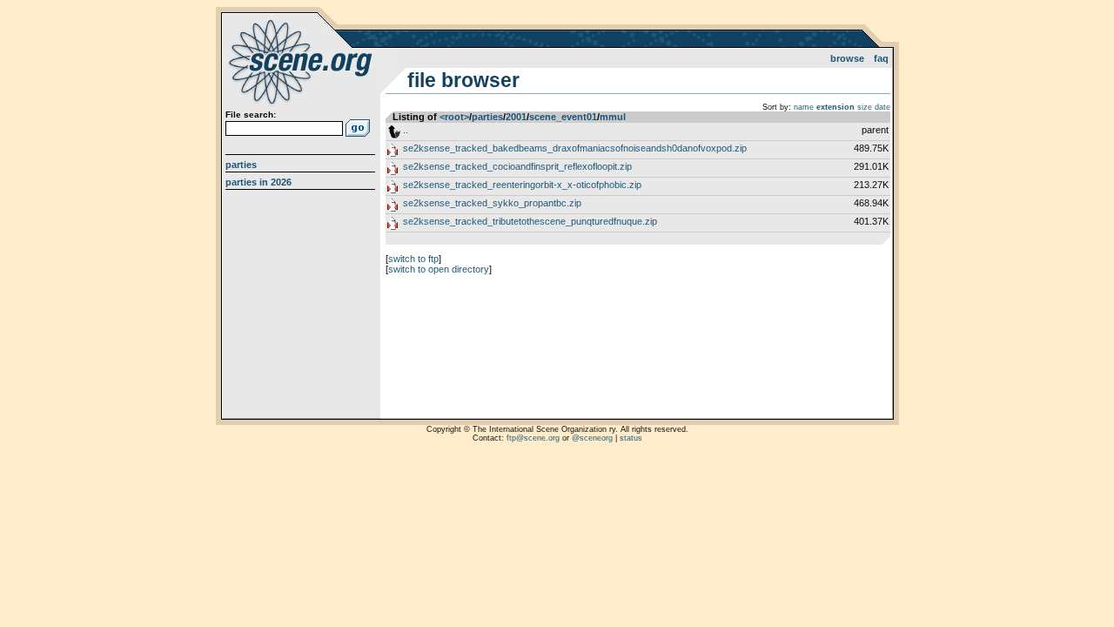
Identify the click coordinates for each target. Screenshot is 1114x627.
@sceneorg (592, 438)
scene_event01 (563, 116)
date (882, 107)
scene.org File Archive (302, 61)
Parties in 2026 (258, 182)
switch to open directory (438, 269)
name (804, 107)
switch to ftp (413, 258)
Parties (241, 164)
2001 (516, 116)
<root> (454, 116)
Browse (847, 58)
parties (487, 116)
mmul (613, 116)
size (864, 107)
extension (835, 107)
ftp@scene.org (533, 438)
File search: (250, 114)
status (631, 438)
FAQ (881, 58)
